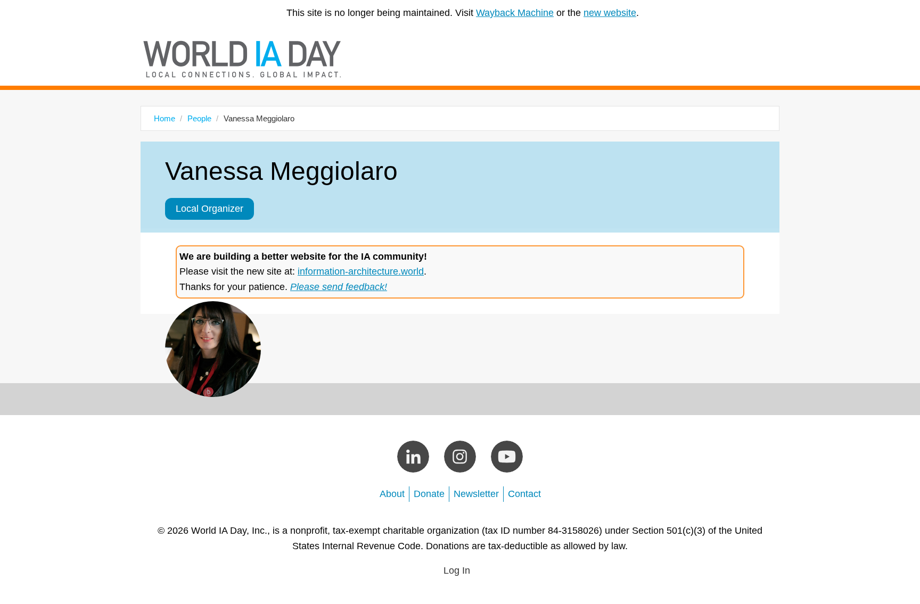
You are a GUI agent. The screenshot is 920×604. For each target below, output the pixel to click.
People (199, 118)
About (392, 494)
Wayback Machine (515, 12)
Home (164, 118)
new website (610, 12)
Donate (429, 494)
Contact (524, 494)
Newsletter (476, 494)
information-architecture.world (361, 271)
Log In (456, 570)
